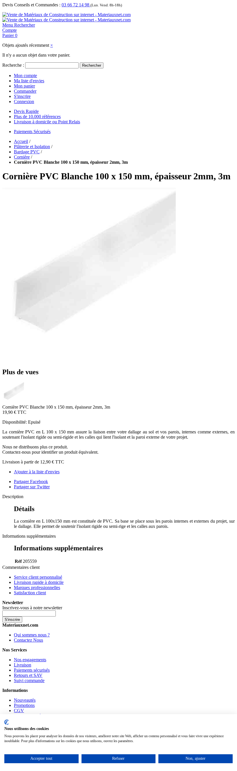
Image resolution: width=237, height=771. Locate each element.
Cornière (22, 156)
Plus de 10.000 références (37, 116)
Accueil (21, 141)
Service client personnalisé (38, 577)
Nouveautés (25, 700)
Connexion (24, 101)
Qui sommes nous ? (32, 634)
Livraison (22, 664)
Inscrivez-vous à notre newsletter (32, 607)
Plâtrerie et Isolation (32, 146)
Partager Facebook (31, 481)
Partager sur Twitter (32, 486)
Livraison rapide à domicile (39, 582)
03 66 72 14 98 (76, 4)
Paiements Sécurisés (32, 131)
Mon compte (25, 75)
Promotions (24, 705)
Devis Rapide (26, 111)
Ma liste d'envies (29, 80)
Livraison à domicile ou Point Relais (47, 121)
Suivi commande (29, 680)
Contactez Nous (28, 640)
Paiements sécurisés (32, 670)
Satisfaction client (30, 592)
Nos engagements (30, 659)
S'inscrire (22, 96)
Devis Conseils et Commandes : (31, 4)
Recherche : (13, 65)
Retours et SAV (28, 675)
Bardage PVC (27, 151)
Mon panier (24, 85)
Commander (25, 91)
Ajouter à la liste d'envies (37, 471)
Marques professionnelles (37, 587)
